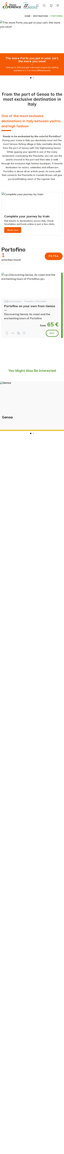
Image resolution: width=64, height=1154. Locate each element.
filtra (54, 256)
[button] (30, 77)
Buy (52, 333)
